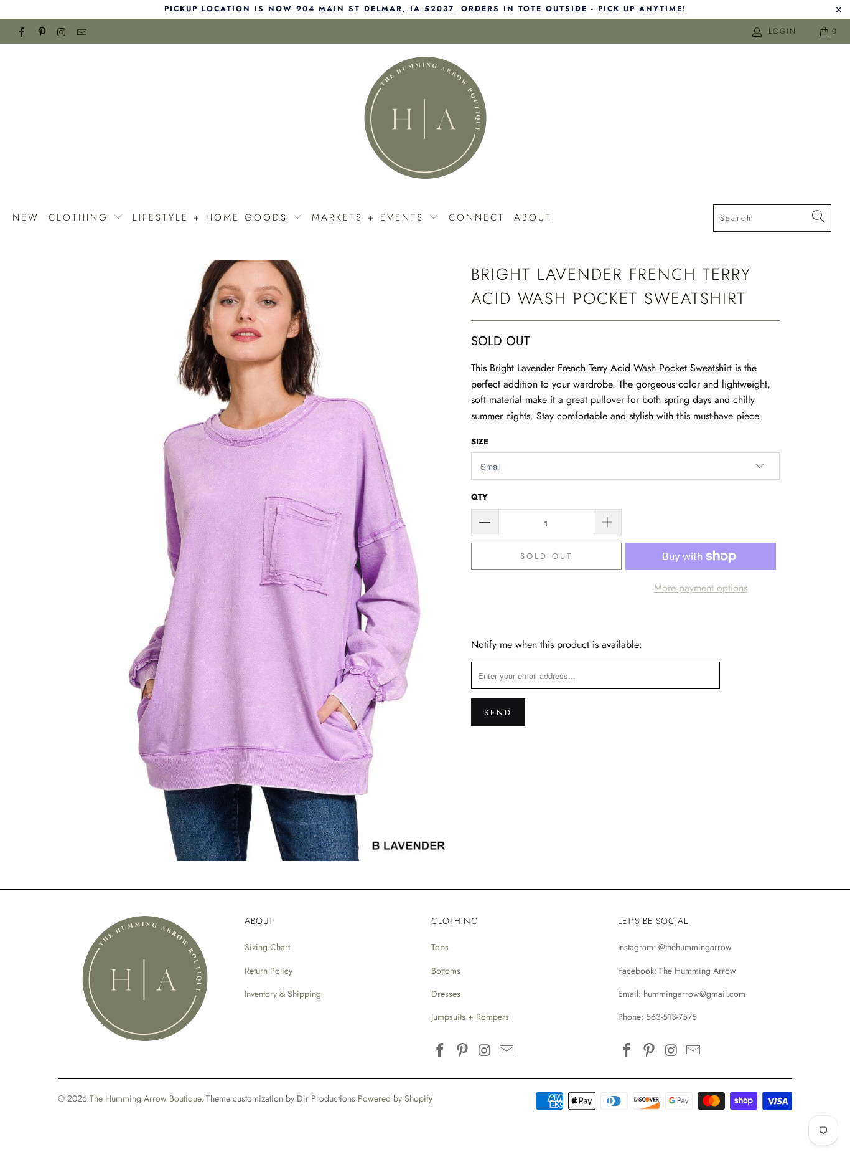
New (25, 217)
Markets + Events (370, 217)
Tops (440, 947)
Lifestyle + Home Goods (212, 217)
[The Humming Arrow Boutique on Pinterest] (40, 31)
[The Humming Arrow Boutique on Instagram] (61, 31)
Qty (479, 497)
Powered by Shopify (395, 1098)
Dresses (445, 994)
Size (479, 441)
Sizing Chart (267, 947)
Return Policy (268, 970)
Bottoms (445, 970)
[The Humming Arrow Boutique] (425, 119)
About (533, 217)
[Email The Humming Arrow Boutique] (81, 31)
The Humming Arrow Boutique (145, 1098)
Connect (477, 217)
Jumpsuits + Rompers (470, 1017)
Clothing (81, 217)
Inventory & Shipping (283, 994)
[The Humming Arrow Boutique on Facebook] (21, 31)
